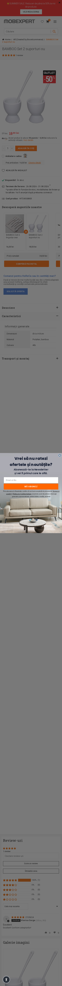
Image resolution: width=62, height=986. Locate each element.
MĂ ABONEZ (31, 486)
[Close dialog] (60, 455)
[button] (6, 979)
